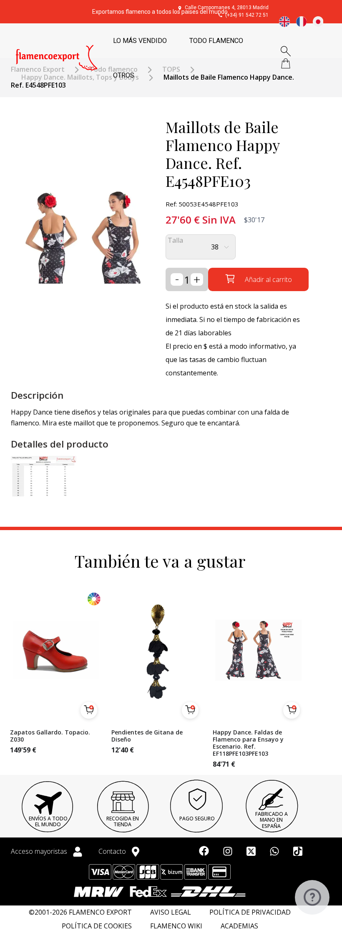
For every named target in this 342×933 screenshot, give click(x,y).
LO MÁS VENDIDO (140, 41)
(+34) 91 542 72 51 (247, 15)
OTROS (123, 75)
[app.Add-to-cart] (88, 710)
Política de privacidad (250, 912)
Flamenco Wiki (176, 926)
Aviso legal (170, 912)
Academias (239, 926)
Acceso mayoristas (40, 851)
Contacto (113, 851)
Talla (175, 240)
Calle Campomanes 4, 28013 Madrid (227, 7)
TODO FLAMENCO (216, 41)
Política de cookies (97, 926)
